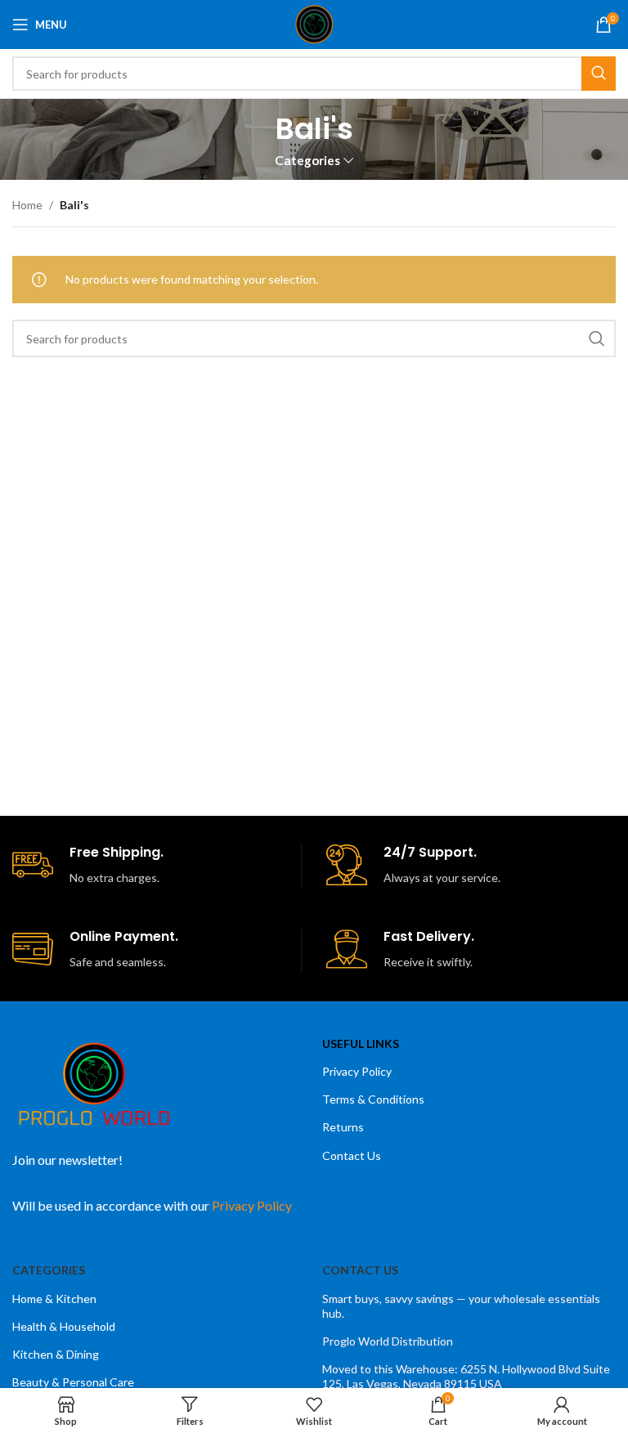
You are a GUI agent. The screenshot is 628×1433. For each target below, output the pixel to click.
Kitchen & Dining (55, 1354)
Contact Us (351, 1155)
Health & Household (63, 1326)
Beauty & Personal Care (73, 1382)
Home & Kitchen (54, 1298)
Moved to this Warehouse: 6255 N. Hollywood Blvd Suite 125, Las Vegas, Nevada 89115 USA (466, 1376)
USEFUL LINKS (360, 1043)
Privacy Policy (357, 1071)
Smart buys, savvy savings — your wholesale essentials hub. (461, 1306)
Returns (343, 1127)
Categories (307, 160)
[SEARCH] (598, 73)
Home (27, 205)
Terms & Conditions (373, 1099)
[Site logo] (314, 23)
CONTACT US (360, 1270)
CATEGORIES (48, 1270)
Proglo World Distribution (387, 1341)
